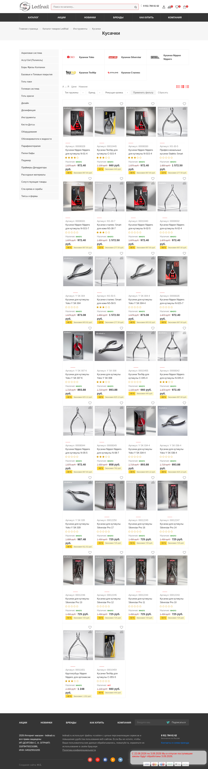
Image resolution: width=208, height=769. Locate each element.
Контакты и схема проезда (175, 742)
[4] (75, 157)
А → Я (65, 86)
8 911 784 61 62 (169, 735)
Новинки (90, 17)
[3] (72, 157)
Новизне (83, 86)
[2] (69, 157)
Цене (74, 86)
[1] (66, 157)
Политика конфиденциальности (79, 750)
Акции (62, 17)
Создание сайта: (30, 765)
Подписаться (178, 722)
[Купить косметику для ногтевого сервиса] (34, 6)
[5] (77, 157)
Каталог (33, 17)
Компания (175, 17)
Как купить (146, 17)
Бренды (118, 17)
